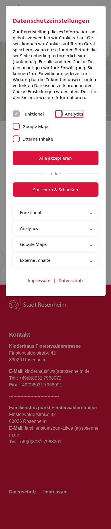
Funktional (33, 114)
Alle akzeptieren (55, 158)
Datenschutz (71, 305)
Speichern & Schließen (55, 189)
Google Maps (35, 126)
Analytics (74, 114)
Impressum (39, 305)
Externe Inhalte (37, 139)
